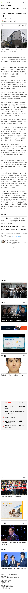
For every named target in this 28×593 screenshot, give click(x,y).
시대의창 (3, 356)
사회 (26, 8)
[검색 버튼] (23, 2)
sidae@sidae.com (16, 236)
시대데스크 (4, 549)
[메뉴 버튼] (26, 2)
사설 (2, 477)
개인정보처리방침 (14, 574)
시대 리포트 (4, 280)
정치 (7, 8)
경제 (10, 8)
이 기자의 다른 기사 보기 (13, 247)
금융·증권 (18, 8)
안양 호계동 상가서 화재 (6, 224)
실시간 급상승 (19, 403)
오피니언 (3, 8)
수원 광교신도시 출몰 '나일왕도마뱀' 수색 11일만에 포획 (14, 226)
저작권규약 (8, 574)
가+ (26, 26)
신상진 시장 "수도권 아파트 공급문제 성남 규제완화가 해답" (14, 221)
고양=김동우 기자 (6, 18)
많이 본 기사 (8, 403)
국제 (23, 8)
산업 (14, 8)
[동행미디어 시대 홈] (5, 2)
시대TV (3, 302)
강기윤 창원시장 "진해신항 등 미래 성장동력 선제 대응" (14, 229)
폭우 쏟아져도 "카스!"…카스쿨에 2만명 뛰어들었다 (13, 218)
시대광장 (3, 523)
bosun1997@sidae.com (14, 240)
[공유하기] (21, 2)
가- (19, 26)
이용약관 (2, 574)
